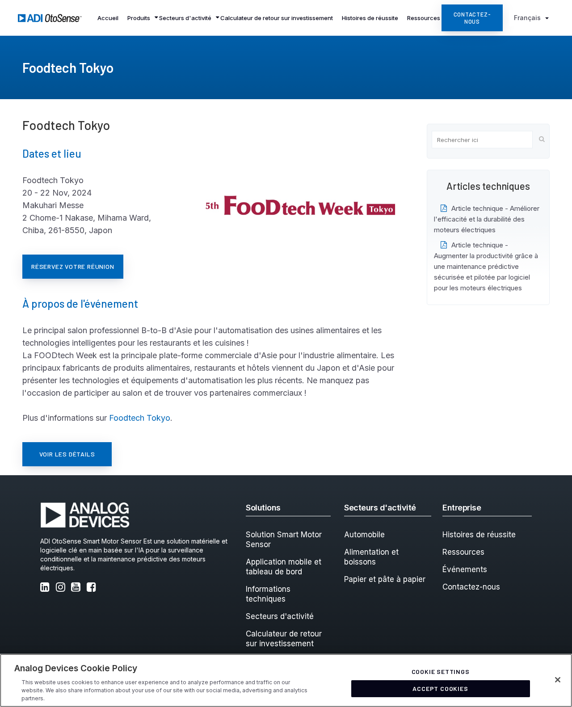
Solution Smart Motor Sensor (284, 539)
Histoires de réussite (479, 534)
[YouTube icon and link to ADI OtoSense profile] (77, 588)
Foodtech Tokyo (139, 418)
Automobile (364, 534)
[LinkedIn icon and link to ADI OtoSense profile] (47, 588)
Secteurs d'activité (280, 616)
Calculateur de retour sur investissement (284, 638)
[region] (286, 680)
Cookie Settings (441, 671)
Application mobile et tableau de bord (283, 566)
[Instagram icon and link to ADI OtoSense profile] (62, 588)
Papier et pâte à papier (384, 579)
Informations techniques (268, 594)
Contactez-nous (471, 586)
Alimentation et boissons (371, 557)
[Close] (558, 680)
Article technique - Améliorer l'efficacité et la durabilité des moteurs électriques (486, 219)
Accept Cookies (440, 688)
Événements (464, 569)
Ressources (463, 552)
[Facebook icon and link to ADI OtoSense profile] (93, 588)
